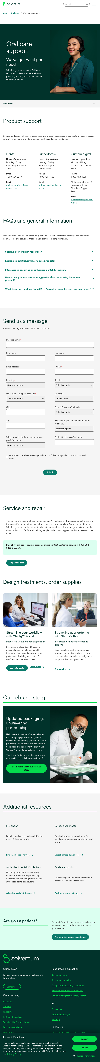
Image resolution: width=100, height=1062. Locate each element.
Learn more (35, 666)
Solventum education (61, 980)
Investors (7, 1012)
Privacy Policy (14, 1054)
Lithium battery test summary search (69, 996)
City (8, 407)
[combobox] (76, 4)
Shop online (61, 669)
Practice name (13, 340)
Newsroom (8, 1032)
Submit (50, 472)
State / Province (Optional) (67, 407)
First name (11, 353)
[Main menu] (94, 4)
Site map (56, 1019)
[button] (84, 1056)
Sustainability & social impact (16, 1022)
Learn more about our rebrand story (26, 768)
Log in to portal (17, 669)
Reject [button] (85, 1047)
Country (59, 393)
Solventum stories (60, 975)
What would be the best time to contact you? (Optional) (24, 439)
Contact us (57, 1009)
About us (7, 1001)
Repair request (17, 563)
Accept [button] (84, 1039)
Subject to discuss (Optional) (68, 437)
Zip (8, 420)
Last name (60, 353)
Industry (10, 380)
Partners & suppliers (12, 1017)
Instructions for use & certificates (67, 990)
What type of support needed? (21, 393)
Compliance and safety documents (68, 985)
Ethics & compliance (12, 1027)
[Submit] (87, 4)
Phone (58, 367)
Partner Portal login (61, 1014)
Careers (7, 1006)
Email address (13, 367)
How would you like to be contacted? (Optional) (72, 422)
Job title (59, 380)
